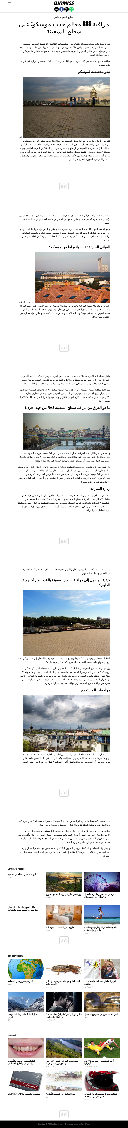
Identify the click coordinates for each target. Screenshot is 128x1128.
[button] (9, 3)
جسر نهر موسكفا (83, 379)
